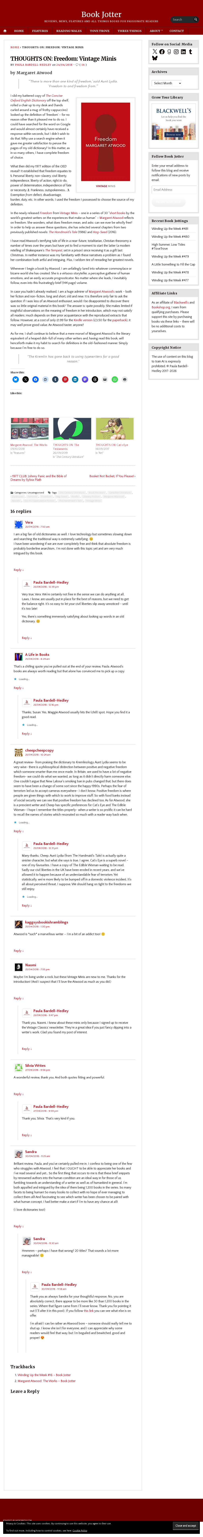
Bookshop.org (161, 307)
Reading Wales (69, 31)
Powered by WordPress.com (17, 1520)
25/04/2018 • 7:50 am (37, 526)
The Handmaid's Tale (70, 500)
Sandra (31, 1152)
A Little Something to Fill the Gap (173, 264)
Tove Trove (99, 31)
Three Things (130, 31)
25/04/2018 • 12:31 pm (45, 848)
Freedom (46, 496)
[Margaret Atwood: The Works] (30, 429)
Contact (176, 31)
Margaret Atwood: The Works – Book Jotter (47, 1381)
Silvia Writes (35, 1066)
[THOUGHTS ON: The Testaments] (72, 429)
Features (40, 31)
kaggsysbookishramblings (46, 922)
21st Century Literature (71, 492)
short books (117, 213)
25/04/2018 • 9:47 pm (45, 1015)
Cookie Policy (80, 1530)
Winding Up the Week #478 (170, 272)
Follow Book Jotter (168, 202)
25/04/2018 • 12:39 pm (46, 586)
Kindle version (83, 320)
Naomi (30, 965)
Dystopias (17, 496)
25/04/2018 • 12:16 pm (45, 704)
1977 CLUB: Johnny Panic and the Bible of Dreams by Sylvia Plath (39, 478)
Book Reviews (97, 492)
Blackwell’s (181, 302)
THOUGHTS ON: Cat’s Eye (112, 445)
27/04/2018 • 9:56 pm (37, 1070)
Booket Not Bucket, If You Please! (111, 476)
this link (89, 1311)
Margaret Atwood (111, 218)
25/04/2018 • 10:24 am (38, 754)
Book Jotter (101, 14)
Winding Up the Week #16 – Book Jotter (44, 1375)
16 (83, 64)
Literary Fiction (91, 496)
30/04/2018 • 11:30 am (45, 1243)
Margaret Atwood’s (102, 291)
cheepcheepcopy (39, 750)
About (155, 31)
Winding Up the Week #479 (170, 256)
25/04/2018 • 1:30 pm (37, 926)
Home (19, 31)
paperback (119, 320)
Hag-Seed (61, 496)
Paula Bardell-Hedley (33, 64)
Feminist (32, 496)
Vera (29, 522)
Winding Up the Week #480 (170, 236)
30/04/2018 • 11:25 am (37, 1156)
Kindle (75, 496)
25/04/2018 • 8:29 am (37, 659)
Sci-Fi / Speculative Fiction (39, 500)
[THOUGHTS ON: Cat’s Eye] (115, 429)
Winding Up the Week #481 (170, 229)
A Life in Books (37, 655)
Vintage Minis (69, 213)
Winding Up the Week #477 (170, 280)
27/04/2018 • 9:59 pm (45, 1111)
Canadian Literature (119, 492)
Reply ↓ (19, 570)
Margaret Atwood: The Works (29, 445)
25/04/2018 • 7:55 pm (37, 969)
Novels (16, 500)
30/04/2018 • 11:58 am (53, 1289)
